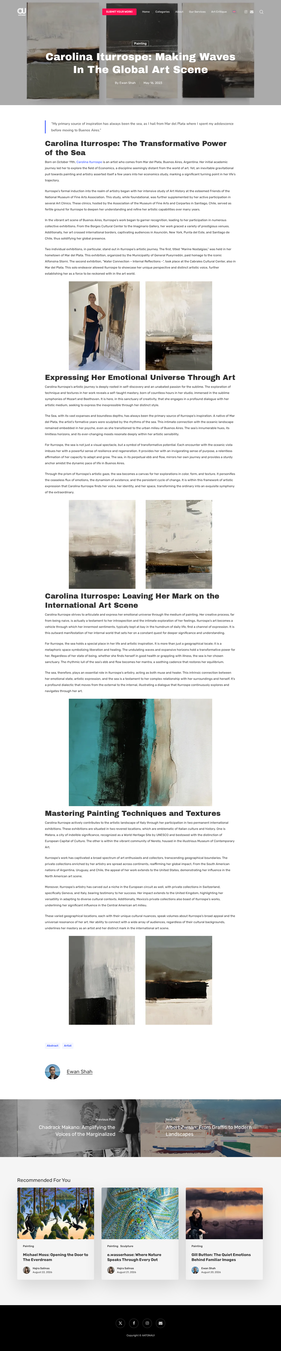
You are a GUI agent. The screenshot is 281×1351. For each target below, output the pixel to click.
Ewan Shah (127, 83)
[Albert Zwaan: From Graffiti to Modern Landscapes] (210, 1128)
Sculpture (126, 1246)
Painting (140, 43)
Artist (67, 1045)
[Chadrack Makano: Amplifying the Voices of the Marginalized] (70, 1128)
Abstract (52, 1045)
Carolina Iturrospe (89, 162)
